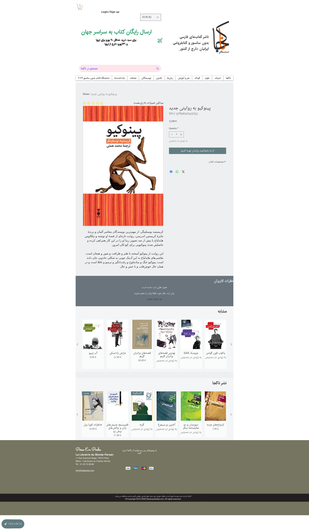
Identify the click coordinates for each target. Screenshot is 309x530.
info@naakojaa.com (85, 470)
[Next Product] (231, 344)
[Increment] (181, 134)
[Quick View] (93, 334)
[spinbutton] (176, 134)
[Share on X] (183, 172)
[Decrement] (171, 134)
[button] (80, 7)
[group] (154, 344)
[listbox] (150, 17)
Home (86, 94)
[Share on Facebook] (171, 172)
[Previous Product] (77, 344)
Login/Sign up (110, 11)
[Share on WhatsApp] (177, 172)
